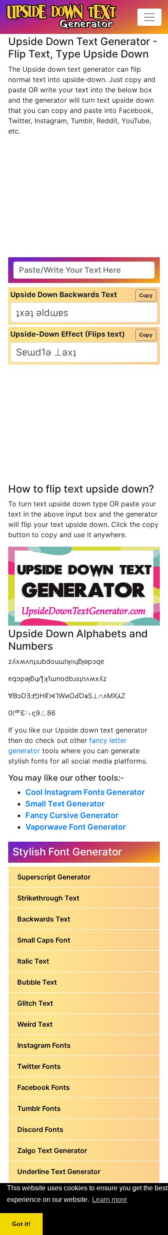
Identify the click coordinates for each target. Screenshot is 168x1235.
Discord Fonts (40, 1129)
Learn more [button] (109, 1199)
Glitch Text (35, 1003)
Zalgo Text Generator (52, 1150)
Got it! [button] (21, 1223)
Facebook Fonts (43, 1087)
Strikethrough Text (48, 898)
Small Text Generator (65, 803)
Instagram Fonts (44, 1045)
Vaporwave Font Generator (75, 826)
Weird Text (35, 1024)
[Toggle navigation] (149, 17)
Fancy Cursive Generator (71, 815)
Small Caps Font (43, 940)
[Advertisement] (84, 196)
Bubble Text (37, 982)
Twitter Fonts (39, 1066)
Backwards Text (43, 919)
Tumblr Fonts (39, 1108)
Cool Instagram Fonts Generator (85, 792)
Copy (145, 295)
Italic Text (33, 961)
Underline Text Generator (58, 1171)
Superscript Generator (53, 877)
